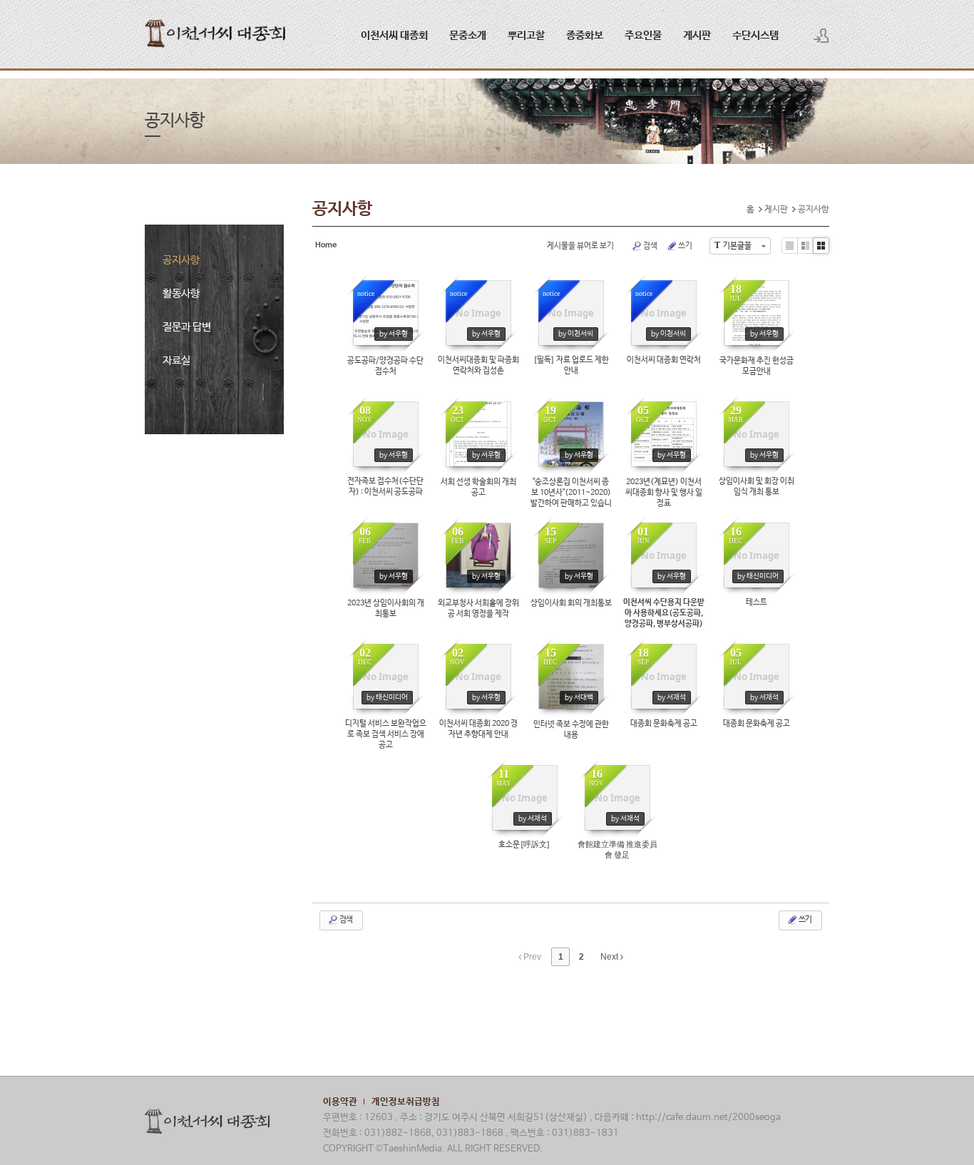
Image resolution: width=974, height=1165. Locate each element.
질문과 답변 (187, 327)
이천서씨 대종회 (394, 35)
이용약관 (340, 1102)
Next (610, 957)
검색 (650, 246)
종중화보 (584, 35)
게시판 (697, 35)
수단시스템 (755, 35)
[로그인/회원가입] (821, 35)
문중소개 (467, 35)
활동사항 (181, 293)
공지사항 (181, 260)
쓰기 (685, 246)
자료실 (176, 360)
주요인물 (643, 35)
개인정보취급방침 (405, 1102)
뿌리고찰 (526, 35)
